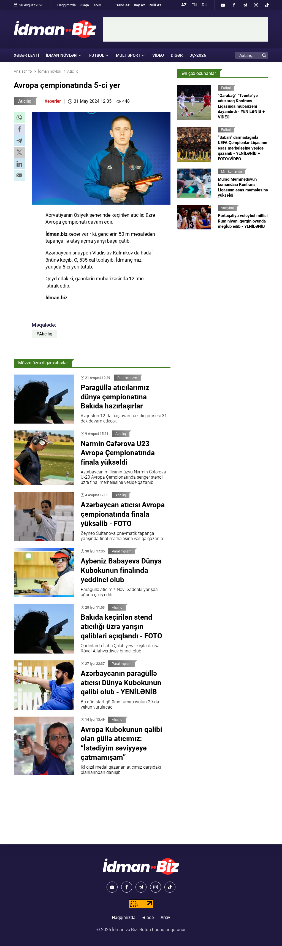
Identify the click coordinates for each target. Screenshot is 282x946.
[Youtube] (223, 5)
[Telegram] (245, 5)
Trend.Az (122, 5)
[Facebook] (234, 5)
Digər (177, 55)
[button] (19, 117)
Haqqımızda (66, 5)
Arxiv (97, 5)
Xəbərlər (53, 101)
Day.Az (139, 5)
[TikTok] (267, 5)
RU (204, 4)
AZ (183, 4)
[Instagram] (256, 5)
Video (158, 55)
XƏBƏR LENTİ (26, 55)
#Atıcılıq (44, 334)
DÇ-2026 (197, 55)
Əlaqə (84, 5)
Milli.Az (155, 5)
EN (194, 4)
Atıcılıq (24, 101)
